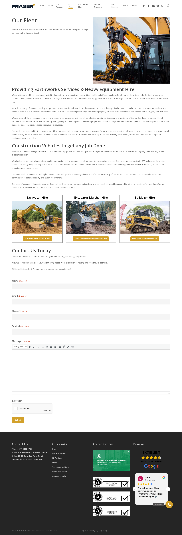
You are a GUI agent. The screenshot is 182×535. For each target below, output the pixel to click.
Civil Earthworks (59, 453)
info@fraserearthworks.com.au (33, 452)
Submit (18, 420)
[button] (37, 238)
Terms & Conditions (61, 467)
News (54, 462)
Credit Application (59, 471)
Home (55, 449)
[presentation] (20, 346)
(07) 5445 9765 (25, 449)
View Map (38, 459)
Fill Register (57, 458)
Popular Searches (59, 476)
